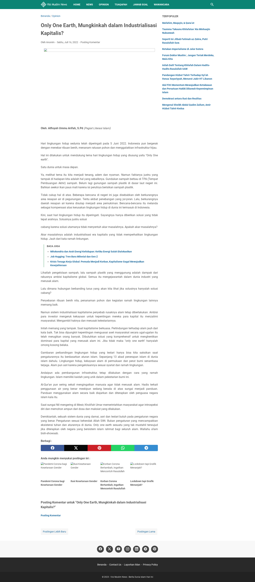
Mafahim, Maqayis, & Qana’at (178, 23)
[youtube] (118, 549)
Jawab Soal (140, 4)
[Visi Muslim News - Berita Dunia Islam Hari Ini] (54, 4)
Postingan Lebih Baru (54, 531)
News (89, 4)
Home (76, 4)
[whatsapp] (122, 448)
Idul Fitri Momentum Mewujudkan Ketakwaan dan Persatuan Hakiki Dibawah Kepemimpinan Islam (187, 89)
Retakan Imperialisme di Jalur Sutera (182, 49)
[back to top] (248, 574)
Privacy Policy (150, 564)
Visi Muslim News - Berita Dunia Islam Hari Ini (131, 577)
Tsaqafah (121, 4)
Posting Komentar (90, 42)
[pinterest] (99, 448)
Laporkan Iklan (132, 564)
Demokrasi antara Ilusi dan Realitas (181, 98)
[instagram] (127, 549)
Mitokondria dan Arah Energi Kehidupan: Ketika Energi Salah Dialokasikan (91, 251)
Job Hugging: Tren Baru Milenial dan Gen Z (74, 256)
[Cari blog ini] (212, 4)
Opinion (104, 4)
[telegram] (146, 448)
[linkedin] (136, 549)
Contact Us (115, 564)
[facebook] (52, 448)
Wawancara (161, 4)
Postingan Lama (146, 531)
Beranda (102, 564)
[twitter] (76, 448)
